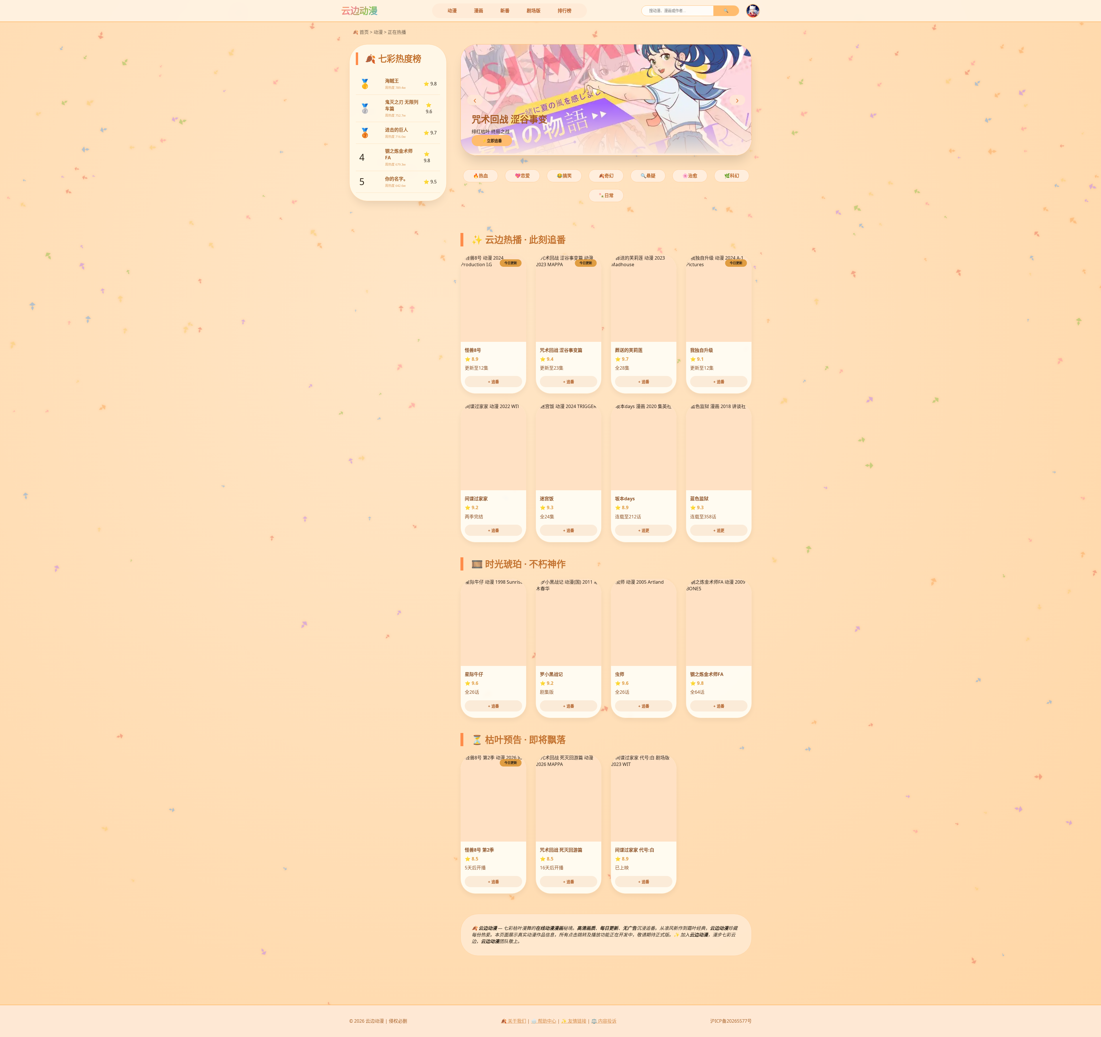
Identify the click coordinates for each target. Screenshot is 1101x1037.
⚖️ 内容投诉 (603, 1021)
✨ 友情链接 (573, 1021)
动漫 (452, 10)
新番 (504, 10)
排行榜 (564, 10)
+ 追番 (493, 382)
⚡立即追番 (492, 141)
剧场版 (533, 10)
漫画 (478, 10)
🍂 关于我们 (513, 1021)
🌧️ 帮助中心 (543, 1021)
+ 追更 (643, 530)
